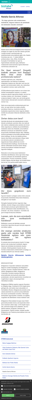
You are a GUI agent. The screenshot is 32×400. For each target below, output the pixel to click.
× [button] (30, 381)
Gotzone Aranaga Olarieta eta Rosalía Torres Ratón (15, 377)
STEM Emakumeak (7, 339)
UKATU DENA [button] (23, 395)
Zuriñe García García (8, 367)
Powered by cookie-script (6, 398)
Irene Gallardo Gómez (8, 354)
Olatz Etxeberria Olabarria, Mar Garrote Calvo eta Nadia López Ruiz (15, 348)
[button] (16, 392)
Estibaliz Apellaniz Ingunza (10, 358)
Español (28, 6)
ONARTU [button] (8, 395)
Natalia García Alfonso (9, 371)
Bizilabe (5, 1)
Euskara (23, 6)
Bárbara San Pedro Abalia (10, 363)
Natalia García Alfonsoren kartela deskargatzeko (16, 256)
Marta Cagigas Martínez (9, 343)
